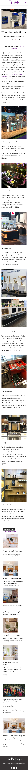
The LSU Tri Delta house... (12, 578)
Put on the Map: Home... (11, 635)
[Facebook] (8, 39)
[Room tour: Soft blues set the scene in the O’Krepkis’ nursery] (10, 541)
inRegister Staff (20, 36)
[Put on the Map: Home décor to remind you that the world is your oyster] (10, 625)
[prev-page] (4, 675)
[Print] (19, 39)
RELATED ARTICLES (9, 529)
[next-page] (6, 675)
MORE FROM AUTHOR (10, 532)
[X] (12, 39)
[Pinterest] (15, 39)
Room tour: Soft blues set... (12, 551)
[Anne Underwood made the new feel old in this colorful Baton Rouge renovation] (10, 595)
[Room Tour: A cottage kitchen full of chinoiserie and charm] (10, 652)
